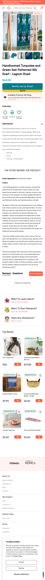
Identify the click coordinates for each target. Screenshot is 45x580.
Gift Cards (5, 518)
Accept (21, 562)
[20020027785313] (39, 400)
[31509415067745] (17, 437)
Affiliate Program (8, 508)
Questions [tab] (17, 273)
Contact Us (6, 505)
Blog (4, 488)
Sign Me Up (6, 484)
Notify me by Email (22, 86)
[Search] (34, 8)
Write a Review (36, 274)
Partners (5, 491)
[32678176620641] (17, 364)
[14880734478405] (39, 364)
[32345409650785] (17, 400)
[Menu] (3, 8)
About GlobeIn (7, 480)
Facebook (5, 528)
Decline (21, 568)
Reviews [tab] (6, 273)
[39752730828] (39, 437)
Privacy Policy (18, 556)
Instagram (5, 532)
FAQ (3, 501)
